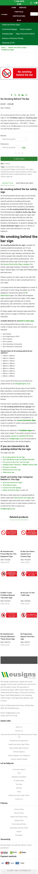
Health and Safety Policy (19, 817)
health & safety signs (28, 172)
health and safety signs (9, 174)
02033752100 (26, 436)
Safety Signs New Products (19, 748)
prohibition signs (25, 174)
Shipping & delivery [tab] (24, 183)
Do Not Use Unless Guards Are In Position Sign (28, 553)
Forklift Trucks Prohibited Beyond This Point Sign (8, 595)
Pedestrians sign (8, 472)
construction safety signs (14, 167)
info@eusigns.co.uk (16, 439)
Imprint (19, 832)
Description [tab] (7, 183)
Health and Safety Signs (11, 25)
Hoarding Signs (7, 34)
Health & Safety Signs (26, 321)
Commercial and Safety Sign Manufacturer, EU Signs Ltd (19, 736)
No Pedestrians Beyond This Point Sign (28, 636)
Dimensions (5, 144)
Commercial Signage (9, 29)
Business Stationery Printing (12, 38)
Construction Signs (8, 169)
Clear (24, 147)
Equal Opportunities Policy (19, 828)
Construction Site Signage (12, 488)
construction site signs (24, 169)
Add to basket (20, 159)
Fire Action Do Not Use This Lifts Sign (16, 462)
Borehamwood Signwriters (19, 741)
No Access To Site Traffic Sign (28, 594)
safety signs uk (6, 177)
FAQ (19, 773)
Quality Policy (19, 820)
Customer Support (19, 769)
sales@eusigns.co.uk (22, 384)
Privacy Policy (19, 809)
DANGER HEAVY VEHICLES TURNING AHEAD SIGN (20, 465)
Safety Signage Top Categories (19, 755)
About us (19, 727)
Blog (19, 20)
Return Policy (19, 813)
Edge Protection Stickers (25, 34)
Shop (19, 792)
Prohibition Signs (7, 50)
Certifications (19, 16)
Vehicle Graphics (26, 29)
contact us (15, 436)
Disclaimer (19, 835)
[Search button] (36, 14)
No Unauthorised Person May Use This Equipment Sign (8, 553)
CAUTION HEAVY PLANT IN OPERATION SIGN (18, 460)
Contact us (19, 731)
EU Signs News (19, 781)
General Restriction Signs (10, 172)
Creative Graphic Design (19, 759)
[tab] (7, 183)
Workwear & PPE (8, 43)
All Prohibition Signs (9, 485)
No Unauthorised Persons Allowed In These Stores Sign (8, 636)
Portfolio (19, 12)
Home (14, 7)
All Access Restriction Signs (12, 483)
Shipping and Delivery (19, 777)
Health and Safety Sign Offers (19, 744)
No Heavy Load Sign (9, 467)
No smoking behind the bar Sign (14, 457)
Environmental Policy (19, 824)
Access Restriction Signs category (16, 264)
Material (3, 136)
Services (22, 7)
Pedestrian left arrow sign (12, 470)
